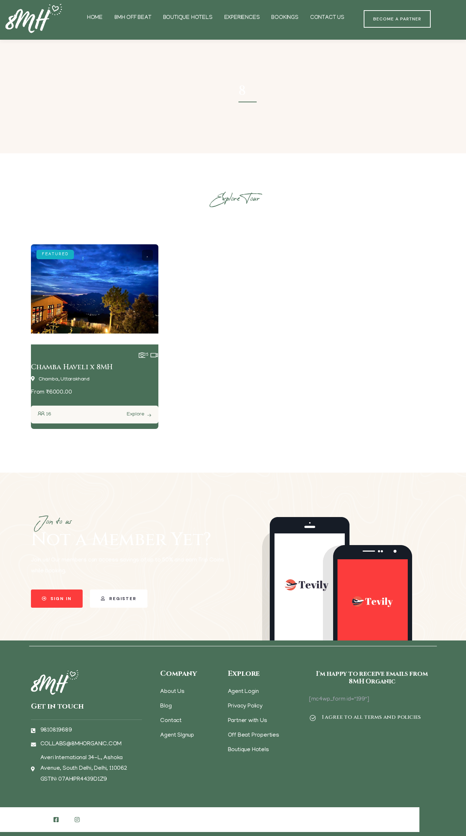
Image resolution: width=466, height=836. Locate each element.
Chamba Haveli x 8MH (72, 367)
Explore (136, 414)
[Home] (33, 19)
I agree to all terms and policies (371, 717)
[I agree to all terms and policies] (312, 718)
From (37, 392)
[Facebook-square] (56, 819)
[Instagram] (77, 819)
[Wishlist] (147, 255)
